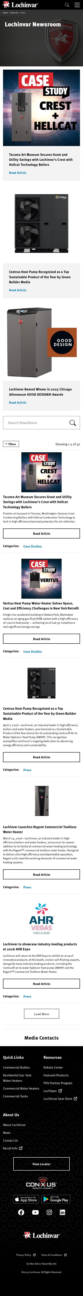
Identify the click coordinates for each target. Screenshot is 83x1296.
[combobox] (41, 422)
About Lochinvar (14, 1124)
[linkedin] (62, 1213)
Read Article (41, 533)
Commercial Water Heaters (21, 1088)
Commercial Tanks (15, 1096)
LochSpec (50, 1090)
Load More (41, 1014)
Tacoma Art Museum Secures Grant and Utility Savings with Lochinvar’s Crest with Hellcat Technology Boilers (41, 159)
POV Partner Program (58, 1083)
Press (27, 770)
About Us (14, 12)
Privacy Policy (24, 1254)
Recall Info (10, 1148)
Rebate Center (53, 1067)
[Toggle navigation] (78, 4)
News (6, 1132)
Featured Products (56, 1075)
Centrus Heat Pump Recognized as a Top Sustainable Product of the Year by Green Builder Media (40, 276)
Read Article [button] (17, 172)
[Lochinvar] (20, 4)
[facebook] (21, 1213)
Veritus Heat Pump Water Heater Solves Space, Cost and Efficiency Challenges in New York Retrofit (41, 605)
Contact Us (10, 1140)
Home (5, 12)
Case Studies (32, 546)
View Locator (41, 1164)
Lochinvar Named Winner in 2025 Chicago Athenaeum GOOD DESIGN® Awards (40, 391)
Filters (12, 444)
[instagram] (49, 1213)
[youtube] (35, 1213)
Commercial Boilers (16, 1067)
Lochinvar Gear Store (58, 1098)
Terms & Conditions (52, 1254)
